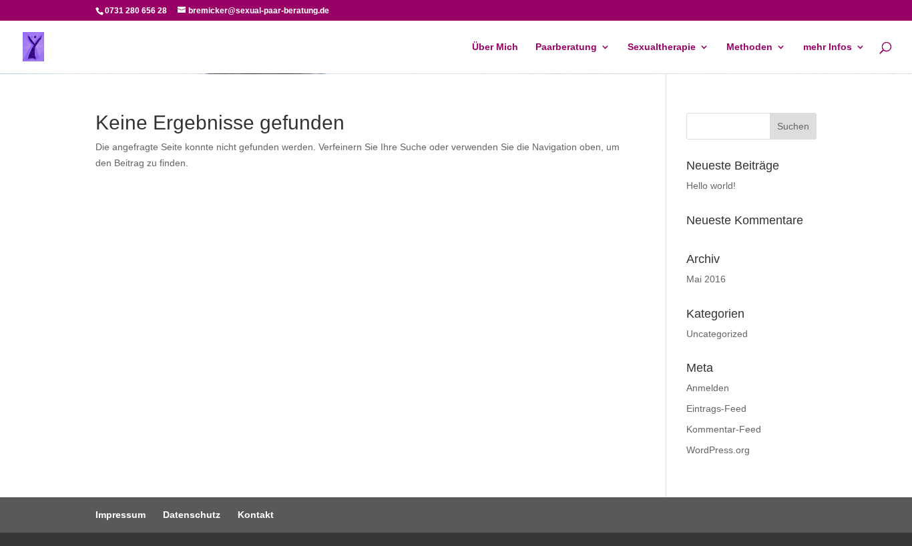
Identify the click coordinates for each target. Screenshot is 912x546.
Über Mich (495, 47)
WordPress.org (718, 450)
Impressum (120, 514)
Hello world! (711, 185)
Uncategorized (717, 333)
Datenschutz (191, 514)
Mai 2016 (706, 279)
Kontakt (256, 514)
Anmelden (707, 387)
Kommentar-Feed (723, 429)
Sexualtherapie (662, 47)
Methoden (749, 47)
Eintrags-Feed (716, 408)
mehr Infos (827, 47)
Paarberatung (566, 47)
